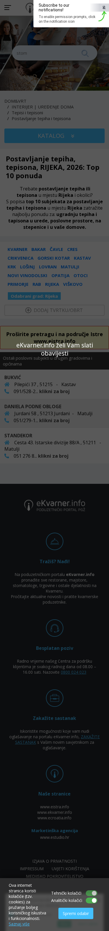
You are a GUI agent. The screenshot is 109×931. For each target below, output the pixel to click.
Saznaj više (19, 924)
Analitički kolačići (66, 900)
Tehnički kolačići (66, 893)
